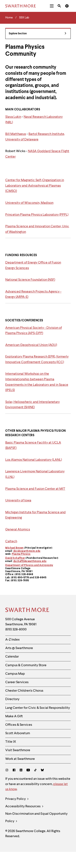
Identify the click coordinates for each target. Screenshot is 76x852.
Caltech (11, 541)
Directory (12, 699)
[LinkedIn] (21, 770)
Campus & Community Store (25, 665)
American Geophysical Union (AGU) (31, 345)
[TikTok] (35, 770)
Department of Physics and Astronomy (29, 565)
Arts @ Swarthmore (19, 648)
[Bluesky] (42, 770)
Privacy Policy (15, 799)
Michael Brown (14, 548)
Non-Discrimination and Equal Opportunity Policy (36, 817)
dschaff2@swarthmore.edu (30, 561)
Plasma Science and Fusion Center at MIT (35, 489)
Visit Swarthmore (17, 750)
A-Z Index (12, 639)
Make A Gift (14, 716)
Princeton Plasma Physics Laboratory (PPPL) (36, 214)
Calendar (12, 656)
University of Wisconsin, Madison (29, 203)
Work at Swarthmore (20, 759)
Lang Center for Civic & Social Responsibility (37, 708)
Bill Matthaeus (15, 134)
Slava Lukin (13, 117)
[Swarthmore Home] (27, 610)
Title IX (10, 742)
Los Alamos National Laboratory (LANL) (33, 460)
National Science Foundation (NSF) (30, 280)
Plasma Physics (21, 554)
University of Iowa (18, 500)
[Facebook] (14, 770)
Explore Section (18, 33)
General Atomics (17, 529)
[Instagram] (7, 770)
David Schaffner (15, 558)
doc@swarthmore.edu (27, 551)
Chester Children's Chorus (24, 690)
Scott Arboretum (17, 733)
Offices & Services (18, 725)
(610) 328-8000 (16, 629)
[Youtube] (28, 770)
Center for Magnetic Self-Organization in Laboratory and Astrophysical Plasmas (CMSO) (34, 186)
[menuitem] (52, 6)
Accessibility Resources (23, 806)
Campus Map (15, 674)
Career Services (16, 682)
